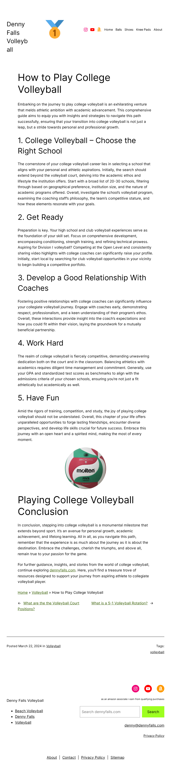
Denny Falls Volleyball (25, 700)
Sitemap (117, 757)
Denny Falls (25, 716)
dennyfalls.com (62, 570)
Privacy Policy (153, 736)
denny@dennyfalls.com (144, 725)
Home (23, 592)
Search (153, 712)
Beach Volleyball (29, 711)
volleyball (157, 652)
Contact (69, 757)
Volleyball (40, 592)
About (52, 757)
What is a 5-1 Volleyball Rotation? (119, 603)
